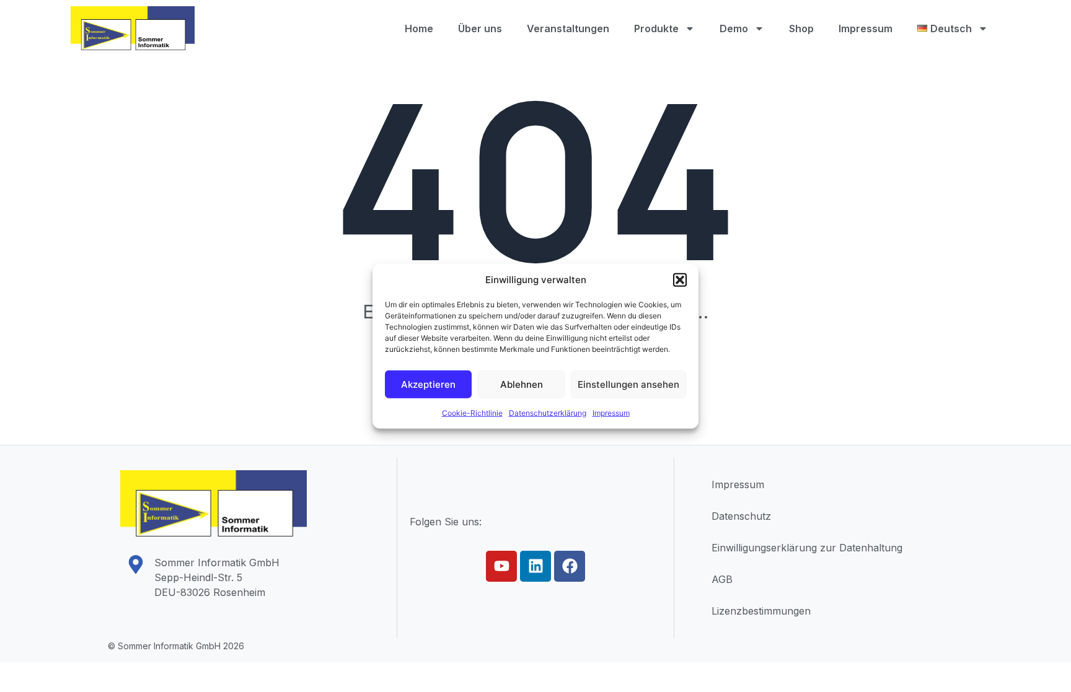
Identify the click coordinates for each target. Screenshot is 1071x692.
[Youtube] (501, 566)
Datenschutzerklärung (547, 413)
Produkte (656, 28)
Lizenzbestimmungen (761, 611)
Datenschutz (741, 516)
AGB (722, 579)
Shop (801, 28)
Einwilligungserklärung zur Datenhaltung (807, 547)
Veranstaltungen (568, 28)
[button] (680, 280)
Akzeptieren (428, 384)
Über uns (480, 28)
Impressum (611, 413)
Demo (734, 28)
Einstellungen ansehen (628, 384)
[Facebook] (569, 566)
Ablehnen (521, 384)
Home (419, 28)
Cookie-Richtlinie (472, 413)
